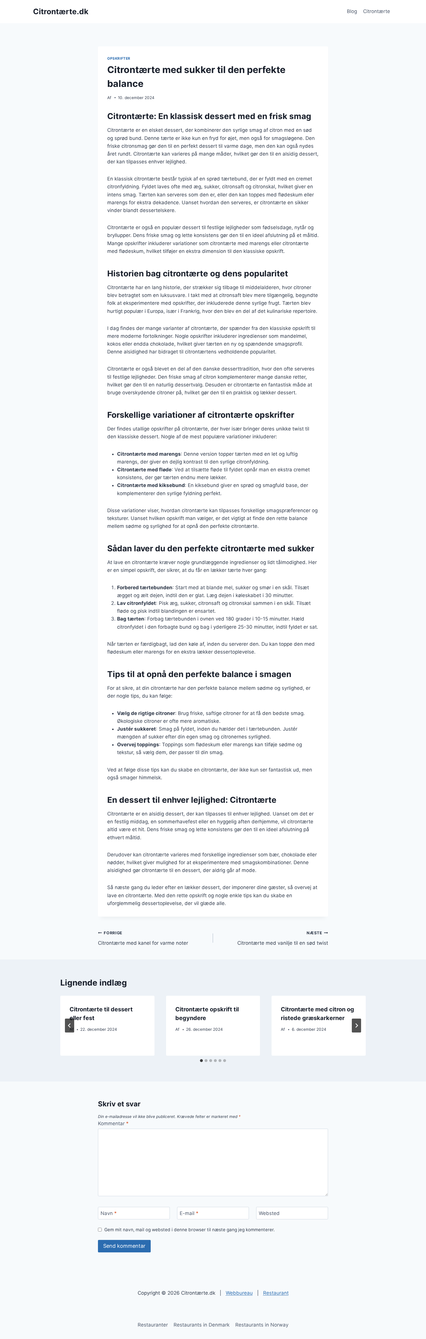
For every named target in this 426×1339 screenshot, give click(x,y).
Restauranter (153, 1325)
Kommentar (113, 1123)
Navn (109, 1213)
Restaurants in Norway (261, 1325)
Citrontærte (376, 11)
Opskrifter (118, 58)
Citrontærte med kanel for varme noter (143, 938)
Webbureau (239, 1293)
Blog (352, 11)
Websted (269, 1213)
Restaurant (276, 1293)
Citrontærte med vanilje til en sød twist (282, 938)
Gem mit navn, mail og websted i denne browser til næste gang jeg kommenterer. (189, 1229)
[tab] (201, 1060)
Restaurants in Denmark (202, 1325)
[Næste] (356, 1025)
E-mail (189, 1213)
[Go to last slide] (69, 1025)
